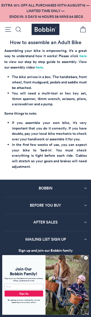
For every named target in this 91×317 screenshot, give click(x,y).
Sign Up (24, 293)
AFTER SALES (45, 222)
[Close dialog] (86, 258)
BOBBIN (45, 188)
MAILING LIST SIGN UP (45, 239)
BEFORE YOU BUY (45, 205)
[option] (45, 11)
